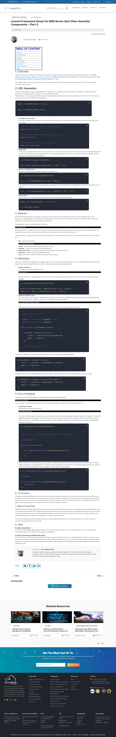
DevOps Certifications (56, 687)
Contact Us (96, 2)
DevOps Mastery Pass (35, 699)
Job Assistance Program (36, 687)
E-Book (73, 687)
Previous (99, 643)
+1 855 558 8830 (50, 726)
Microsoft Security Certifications (59, 696)
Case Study (74, 684)
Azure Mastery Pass (34, 696)
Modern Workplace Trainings (58, 698)
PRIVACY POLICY (66, 735)
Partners (93, 7)
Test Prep (31, 691)
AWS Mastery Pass (34, 694)
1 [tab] (58, 596)
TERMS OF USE (76, 735)
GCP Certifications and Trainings (59, 689)
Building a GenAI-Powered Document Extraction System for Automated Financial (55, 631)
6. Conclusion (19, 64)
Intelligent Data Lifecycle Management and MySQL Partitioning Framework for (22, 631)
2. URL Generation (20, 55)
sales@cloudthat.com (98, 687)
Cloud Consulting (34, 684)
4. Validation (19, 59)
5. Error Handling (20, 62)
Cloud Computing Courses (36, 679)
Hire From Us (32, 701)
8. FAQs (17, 68)
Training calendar (34, 689)
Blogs (72, 679)
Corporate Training (34, 682)
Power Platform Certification (58, 703)
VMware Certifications (56, 706)
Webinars (73, 689)
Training (84, 7)
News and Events (76, 682)
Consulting (75, 7)
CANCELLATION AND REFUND (97, 735)
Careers (88, 2)
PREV (16, 576)
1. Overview (18, 52)
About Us (101, 7)
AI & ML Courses (55, 679)
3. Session (18, 57)
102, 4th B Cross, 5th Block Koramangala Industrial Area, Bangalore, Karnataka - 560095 (101, 681)
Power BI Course (55, 701)
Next (102, 643)
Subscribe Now (73, 665)
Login (108, 2)
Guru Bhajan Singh (30, 39)
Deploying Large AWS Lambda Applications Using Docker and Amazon (86, 631)
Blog (82, 2)
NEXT (99, 576)
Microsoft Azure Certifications (59, 684)
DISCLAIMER (85, 735)
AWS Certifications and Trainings (59, 682)
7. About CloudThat (21, 66)
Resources (76, 2)
